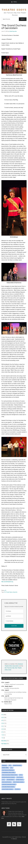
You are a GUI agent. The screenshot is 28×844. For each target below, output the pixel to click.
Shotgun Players (19, 779)
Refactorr (15, 838)
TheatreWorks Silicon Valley (8, 772)
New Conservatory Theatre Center (9, 774)
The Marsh (17, 789)
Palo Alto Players (10, 779)
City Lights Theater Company (8, 786)
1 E (2, 738)
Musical (4, 765)
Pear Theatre (19, 777)
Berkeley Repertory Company (8, 777)
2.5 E (2, 729)
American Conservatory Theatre (8, 784)
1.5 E (2, 735)
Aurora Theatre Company (7, 789)
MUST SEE (5, 767)
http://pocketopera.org (7, 581)
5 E (2, 714)
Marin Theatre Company (18, 781)
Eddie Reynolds (13, 31)
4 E (5, 590)
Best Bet (3, 740)
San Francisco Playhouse (7, 770)
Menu (15, 2)
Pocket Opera (9, 592)
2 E (2, 732)
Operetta (15, 592)
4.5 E (2, 717)
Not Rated (4, 743)
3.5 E (2, 723)
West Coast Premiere (6, 781)
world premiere (17, 765)
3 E (2, 726)
